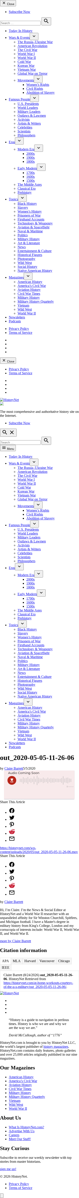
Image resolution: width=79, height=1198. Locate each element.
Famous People (19, 99)
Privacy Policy (19, 328)
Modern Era (26, 149)
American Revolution (32, 46)
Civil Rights (34, 88)
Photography (26, 259)
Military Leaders (29, 111)
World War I (26, 54)
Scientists (24, 131)
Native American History (35, 270)
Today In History (20, 31)
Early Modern (27, 168)
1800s (30, 161)
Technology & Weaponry (35, 223)
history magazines (55, 1046)
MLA (17, 961)
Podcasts (15, 321)
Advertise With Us (21, 1131)
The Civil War (27, 50)
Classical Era (27, 188)
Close (10, 4)
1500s (30, 180)
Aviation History (29, 290)
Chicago (64, 961)
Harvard (30, 961)
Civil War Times (29, 293)
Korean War (26, 65)
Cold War (24, 62)
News (22, 247)
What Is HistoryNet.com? (26, 1127)
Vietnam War (27, 69)
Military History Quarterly (36, 301)
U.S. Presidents (28, 104)
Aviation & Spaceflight (33, 227)
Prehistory (25, 192)
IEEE (5, 967)
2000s (30, 153)
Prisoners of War (29, 215)
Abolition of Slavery (40, 92)
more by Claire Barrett (15, 941)
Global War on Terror (32, 73)
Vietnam (23, 305)
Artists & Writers (29, 123)
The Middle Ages (30, 184)
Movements (26, 80)
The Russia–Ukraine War (35, 42)
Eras (12, 142)
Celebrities (25, 127)
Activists (24, 119)
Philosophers (26, 135)
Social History (27, 267)
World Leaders (28, 108)
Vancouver (47, 961)
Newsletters (17, 317)
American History (30, 282)
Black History (27, 203)
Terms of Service (20, 332)
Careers (14, 1135)
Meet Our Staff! (20, 1139)
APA (5, 961)
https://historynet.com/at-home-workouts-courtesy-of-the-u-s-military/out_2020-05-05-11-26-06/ (38, 985)
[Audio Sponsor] (39, 793)
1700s (30, 173)
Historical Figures (30, 255)
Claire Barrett (13, 768)
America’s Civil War (32, 286)
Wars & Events (19, 37)
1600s (30, 176)
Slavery (23, 207)
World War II (27, 58)
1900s (30, 157)
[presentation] (34, 36)
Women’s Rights (37, 85)
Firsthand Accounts (31, 219)
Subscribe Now (19, 12)
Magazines (16, 277)
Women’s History (30, 211)
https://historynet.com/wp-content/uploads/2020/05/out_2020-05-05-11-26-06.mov (39, 850)
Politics (23, 235)
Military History (29, 239)
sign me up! (8, 1169)
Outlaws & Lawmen (32, 115)
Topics (13, 199)
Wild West (25, 263)
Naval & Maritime (30, 231)
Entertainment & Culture (35, 251)
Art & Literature (29, 243)
